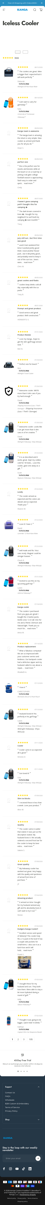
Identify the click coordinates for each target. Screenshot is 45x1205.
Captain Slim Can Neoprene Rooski (30, 1032)
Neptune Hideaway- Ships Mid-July (29, 478)
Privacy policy (22, 1198)
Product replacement (27, 646)
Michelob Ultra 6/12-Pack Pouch (29, 697)
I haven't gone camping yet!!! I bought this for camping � (28, 204)
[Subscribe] (38, 1158)
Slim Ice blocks (24, 798)
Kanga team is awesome (28, 131)
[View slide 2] (21, 1071)
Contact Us (10, 1093)
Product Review (24, 335)
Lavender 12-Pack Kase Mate (28, 533)
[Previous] (3, 3)
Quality (21, 825)
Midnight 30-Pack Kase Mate (27, 87)
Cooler (20, 745)
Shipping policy (23, 1201)
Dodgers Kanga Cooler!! (28, 929)
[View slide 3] (24, 1071)
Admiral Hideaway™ (24, 593)
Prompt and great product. (29, 308)
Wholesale (9, 1100)
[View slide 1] (18, 1071)
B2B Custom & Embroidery (17, 1104)
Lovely (20, 492)
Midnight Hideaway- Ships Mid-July (29, 442)
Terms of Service (12, 1107)
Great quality (23, 864)
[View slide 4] (27, 1071)
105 (31, 1039)
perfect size (23, 162)
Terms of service (33, 1198)
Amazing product (25, 898)
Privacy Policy (11, 1111)
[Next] (41, 3)
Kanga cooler (23, 607)
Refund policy (11, 1198)
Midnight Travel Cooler (25, 373)
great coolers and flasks (28, 280)
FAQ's (7, 1096)
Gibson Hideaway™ (24, 1005)
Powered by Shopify (28, 1195)
